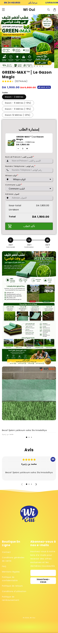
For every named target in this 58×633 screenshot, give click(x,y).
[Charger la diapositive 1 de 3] (21, 66)
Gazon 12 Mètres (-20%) (17, 115)
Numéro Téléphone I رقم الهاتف (20, 166)
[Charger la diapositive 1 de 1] (15, 66)
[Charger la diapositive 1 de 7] (31, 66)
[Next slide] (36, 484)
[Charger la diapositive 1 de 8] (34, 66)
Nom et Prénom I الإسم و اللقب (19, 157)
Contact (6, 552)
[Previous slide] (22, 484)
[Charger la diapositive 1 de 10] (40, 66)
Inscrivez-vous (43, 580)
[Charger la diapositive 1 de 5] (26, 66)
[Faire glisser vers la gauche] (3, 41)
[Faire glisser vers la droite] (55, 41)
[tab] (26, 437)
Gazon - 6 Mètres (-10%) (18, 103)
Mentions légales (11, 571)
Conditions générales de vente (13, 559)
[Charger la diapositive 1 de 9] (37, 66)
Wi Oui (32, 618)
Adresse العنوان (12, 194)
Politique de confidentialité (10, 579)
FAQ (4, 566)
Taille (5, 92)
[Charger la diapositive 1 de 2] (18, 66)
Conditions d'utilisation (14, 591)
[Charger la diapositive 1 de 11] (42, 66)
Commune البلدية (13, 184)
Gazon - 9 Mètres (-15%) (18, 109)
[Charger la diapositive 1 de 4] (23, 66)
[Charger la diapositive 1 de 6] (29, 66)
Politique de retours (12, 586)
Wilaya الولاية (11, 175)
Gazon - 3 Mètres (14, 97)
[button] (3, 10)
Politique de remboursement (10, 598)
